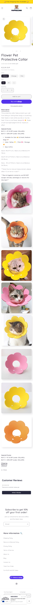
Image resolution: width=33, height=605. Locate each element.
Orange (14, 76)
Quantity (3, 86)
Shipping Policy (8, 538)
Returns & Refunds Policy (11, 542)
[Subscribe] (27, 524)
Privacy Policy (8, 546)
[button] (2, 8)
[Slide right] (20, 51)
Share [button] (5, 470)
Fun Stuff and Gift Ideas (11, 570)
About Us (6, 554)
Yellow (5, 76)
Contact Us (7, 562)
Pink (22, 76)
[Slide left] (13, 51)
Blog (5, 558)
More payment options (17, 106)
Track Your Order (9, 566)
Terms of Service (9, 550)
